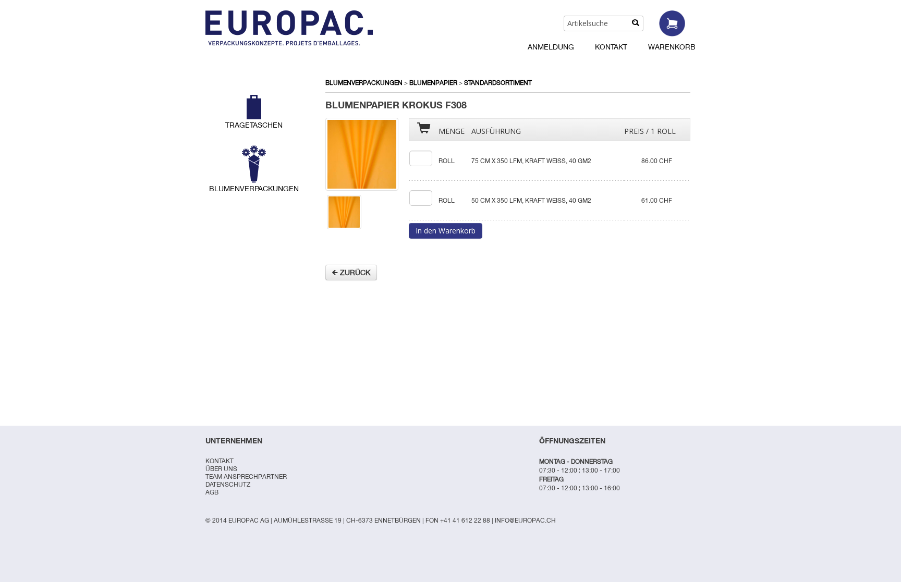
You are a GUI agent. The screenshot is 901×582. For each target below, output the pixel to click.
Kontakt (611, 46)
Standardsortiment (498, 82)
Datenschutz (227, 484)
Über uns (221, 469)
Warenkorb (672, 46)
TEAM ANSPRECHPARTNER (246, 476)
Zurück (354, 272)
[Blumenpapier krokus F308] (361, 153)
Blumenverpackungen (364, 82)
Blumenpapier (433, 82)
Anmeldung (551, 46)
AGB (211, 492)
